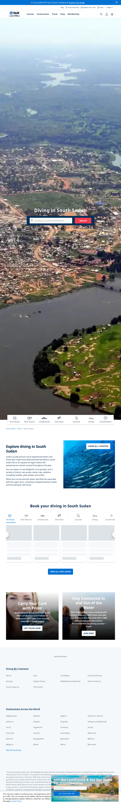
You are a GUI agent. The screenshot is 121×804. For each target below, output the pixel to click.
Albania (36, 716)
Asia (35, 675)
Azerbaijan (65, 733)
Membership (73, 14)
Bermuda (92, 744)
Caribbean (65, 675)
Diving (95, 519)
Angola (36, 721)
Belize (36, 744)
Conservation (43, 14)
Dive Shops (10, 519)
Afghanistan (11, 716)
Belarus (91, 738)
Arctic (8, 727)
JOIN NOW (89, 633)
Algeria (63, 716)
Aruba (90, 727)
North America (94, 681)
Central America (95, 675)
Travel (54, 14)
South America (12, 687)
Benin (63, 744)
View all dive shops (60, 571)
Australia (10, 733)
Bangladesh (38, 738)
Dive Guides (10, 429)
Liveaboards (42, 519)
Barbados (64, 738)
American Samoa (95, 716)
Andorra (9, 721)
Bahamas (92, 733)
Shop (62, 14)
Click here (85, 799)
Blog (62, 7)
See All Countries (13, 750)
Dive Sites (59, 519)
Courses (30, 14)
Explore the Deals (77, 2)
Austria (36, 733)
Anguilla (64, 721)
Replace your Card (89, 7)
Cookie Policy (16, 801)
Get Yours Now (32, 628)
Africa (19, 429)
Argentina (37, 727)
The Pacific (38, 687)
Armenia (64, 727)
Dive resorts (26, 519)
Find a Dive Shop (73, 7)
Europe (9, 681)
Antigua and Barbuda (97, 721)
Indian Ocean (39, 681)
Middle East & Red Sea (70, 681)
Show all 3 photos (98, 446)
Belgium (9, 744)
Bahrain (9, 738)
